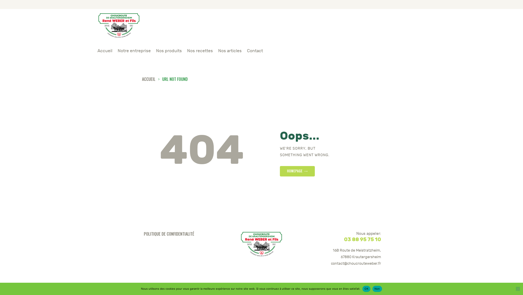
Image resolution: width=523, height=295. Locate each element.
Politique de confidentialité (169, 234)
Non (377, 288)
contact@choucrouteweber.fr (356, 263)
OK (366, 288)
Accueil (148, 79)
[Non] (518, 289)
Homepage (295, 170)
